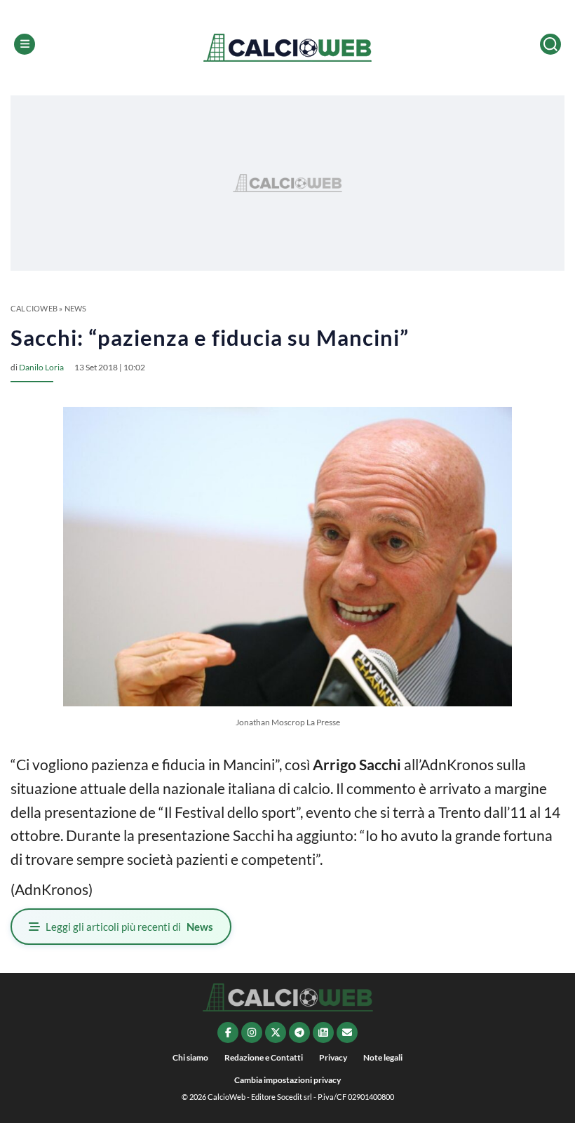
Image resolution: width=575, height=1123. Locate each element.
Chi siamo (190, 1057)
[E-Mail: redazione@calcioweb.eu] (347, 1032)
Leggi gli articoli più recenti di (129, 926)
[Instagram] (251, 1032)
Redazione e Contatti (263, 1057)
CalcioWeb (34, 308)
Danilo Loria (41, 367)
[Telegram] (299, 1032)
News (76, 308)
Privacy (333, 1057)
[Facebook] (227, 1032)
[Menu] (24, 44)
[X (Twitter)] (275, 1032)
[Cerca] (550, 44)
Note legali (382, 1057)
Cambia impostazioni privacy (287, 1080)
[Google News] (323, 1032)
